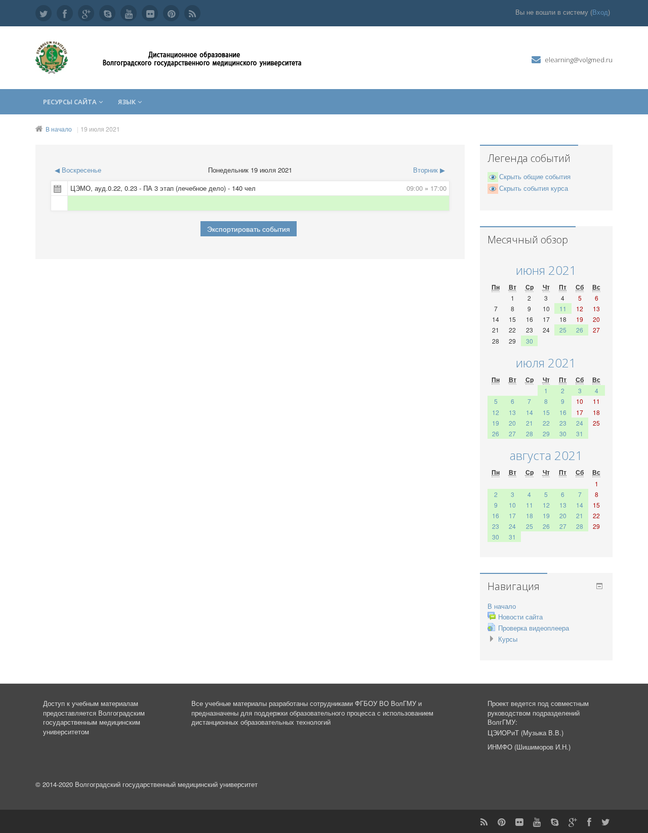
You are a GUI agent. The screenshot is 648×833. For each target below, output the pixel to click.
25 (562, 329)
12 (495, 412)
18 (529, 515)
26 (579, 329)
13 (512, 412)
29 (546, 433)
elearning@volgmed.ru (579, 59)
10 (512, 505)
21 (529, 423)
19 (495, 423)
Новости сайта (520, 616)
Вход (600, 12)
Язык (127, 101)
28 (529, 433)
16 (562, 412)
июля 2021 (546, 362)
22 (546, 423)
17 (512, 515)
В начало (59, 128)
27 (512, 433)
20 (512, 423)
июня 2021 (546, 270)
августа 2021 (546, 455)
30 (529, 341)
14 (529, 412)
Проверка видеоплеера (533, 628)
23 (562, 423)
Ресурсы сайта (70, 101)
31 (579, 433)
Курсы (507, 639)
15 (546, 412)
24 (579, 423)
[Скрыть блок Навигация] (599, 586)
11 (562, 308)
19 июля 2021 (100, 128)
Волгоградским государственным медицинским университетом (94, 722)
